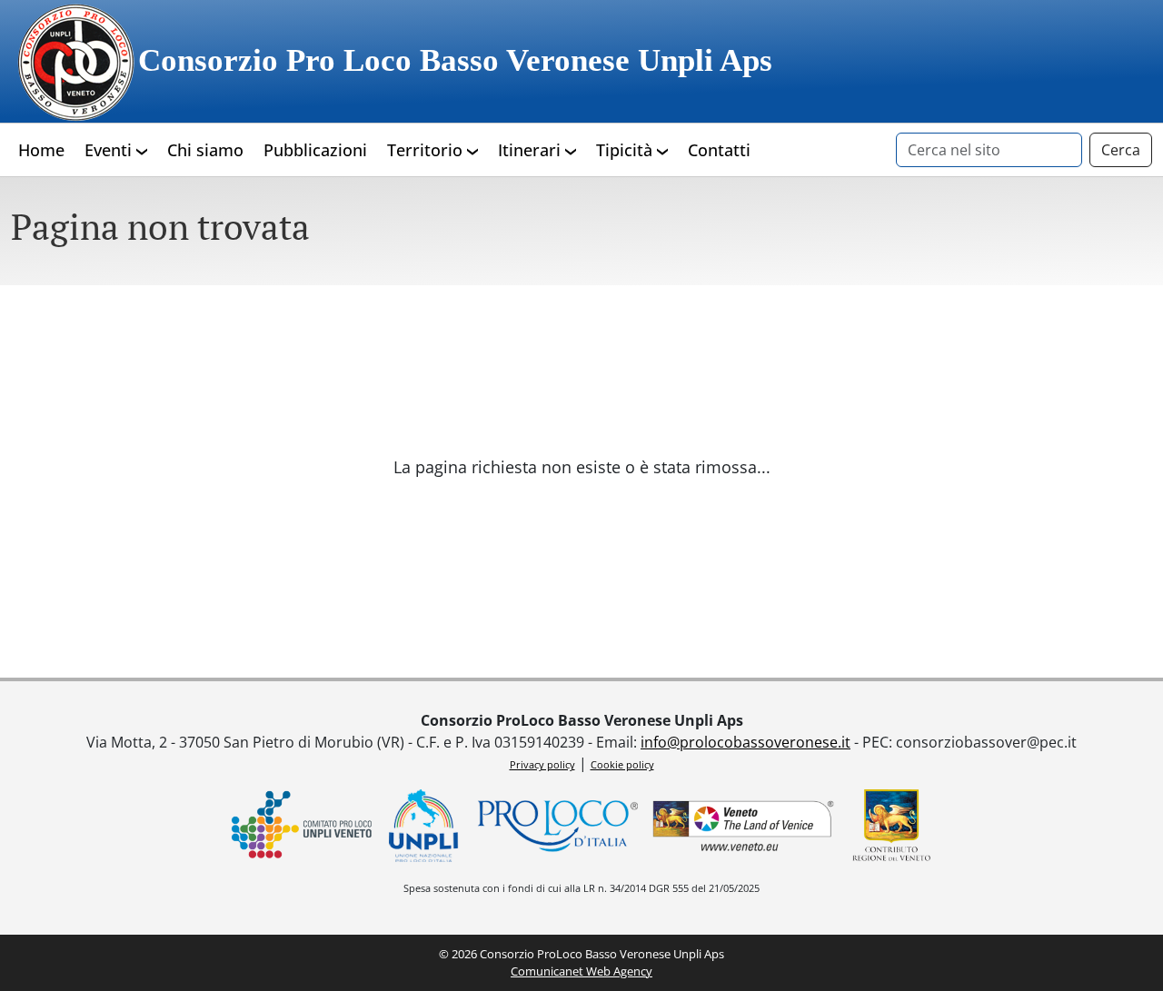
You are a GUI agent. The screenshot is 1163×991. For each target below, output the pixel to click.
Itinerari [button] (531, 150)
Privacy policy (542, 764)
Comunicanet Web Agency (581, 971)
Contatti (719, 150)
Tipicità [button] (626, 150)
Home (41, 150)
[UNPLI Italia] (425, 825)
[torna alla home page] (74, 61)
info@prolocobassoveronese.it (745, 742)
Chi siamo (205, 150)
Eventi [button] (110, 150)
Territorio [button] (427, 150)
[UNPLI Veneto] (301, 825)
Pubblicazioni (315, 150)
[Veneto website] (743, 825)
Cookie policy (622, 764)
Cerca (1120, 150)
